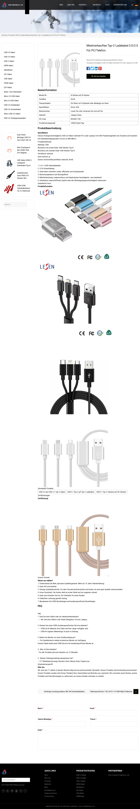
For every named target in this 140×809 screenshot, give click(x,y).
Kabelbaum (8, 70)
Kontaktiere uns (120, 5)
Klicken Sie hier (19, 785)
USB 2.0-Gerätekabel (12, 105)
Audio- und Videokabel (12, 92)
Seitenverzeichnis (51, 793)
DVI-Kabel (8, 87)
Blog (107, 5)
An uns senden (100, 76)
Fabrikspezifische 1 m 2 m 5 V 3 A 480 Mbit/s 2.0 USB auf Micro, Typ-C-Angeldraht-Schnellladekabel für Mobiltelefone (108, 691)
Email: (92, 708)
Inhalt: (40, 730)
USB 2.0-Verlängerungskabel (15, 118)
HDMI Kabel (8, 83)
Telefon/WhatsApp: (45, 719)
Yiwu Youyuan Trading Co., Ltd (118, 775)
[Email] (27, 780)
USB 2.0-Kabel (20, 35)
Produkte (83, 5)
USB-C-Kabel (9, 61)
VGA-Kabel (8, 79)
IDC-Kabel (8, 74)
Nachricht (97, 5)
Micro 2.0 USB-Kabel (12, 96)
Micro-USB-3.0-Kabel (12, 114)
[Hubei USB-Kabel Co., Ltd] (13, 772)
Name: (40, 708)
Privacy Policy (49, 796)
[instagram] (20, 791)
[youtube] (16, 791)
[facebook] (3, 791)
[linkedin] (7, 791)
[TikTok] (25, 791)
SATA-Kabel (8, 66)
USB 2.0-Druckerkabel (12, 109)
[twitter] (12, 791)
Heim (61, 5)
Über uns (70, 5)
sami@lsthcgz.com (89, 806)
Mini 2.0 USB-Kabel (11, 101)
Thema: (93, 719)
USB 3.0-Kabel (9, 57)
